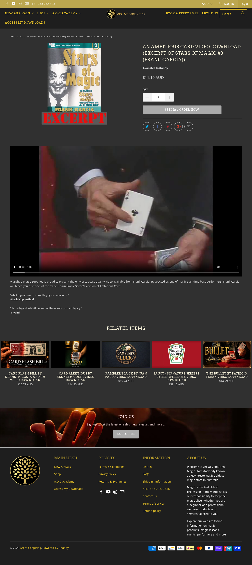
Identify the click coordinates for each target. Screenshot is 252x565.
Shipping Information (157, 481)
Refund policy (152, 511)
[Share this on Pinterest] (168, 126)
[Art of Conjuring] (126, 14)
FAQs (146, 474)
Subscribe (126, 434)
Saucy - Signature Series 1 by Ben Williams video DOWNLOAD (176, 354)
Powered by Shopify (56, 548)
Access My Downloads (25, 22)
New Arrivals (18, 13)
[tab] (126, 434)
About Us (210, 13)
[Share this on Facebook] (157, 126)
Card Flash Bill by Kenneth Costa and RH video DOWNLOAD (25, 354)
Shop (41, 13)
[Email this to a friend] (188, 126)
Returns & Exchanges (112, 481)
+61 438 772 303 (43, 4)
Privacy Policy (107, 474)
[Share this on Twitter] (147, 126)
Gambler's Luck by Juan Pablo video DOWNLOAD (126, 354)
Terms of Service (154, 503)
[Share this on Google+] (178, 126)
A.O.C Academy (65, 13)
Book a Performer (182, 13)
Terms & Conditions (111, 467)
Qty (145, 89)
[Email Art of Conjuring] (27, 4)
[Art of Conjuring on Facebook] (7, 4)
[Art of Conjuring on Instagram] (20, 4)
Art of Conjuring (30, 548)
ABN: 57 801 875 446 (156, 489)
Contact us (150, 496)
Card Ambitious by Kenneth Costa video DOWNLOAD (75, 354)
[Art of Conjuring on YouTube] (14, 4)
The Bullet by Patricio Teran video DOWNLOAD (227, 354)
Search (147, 467)
